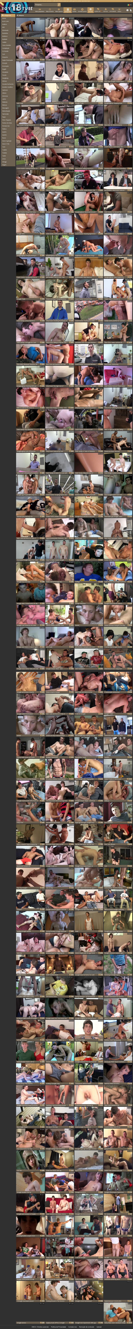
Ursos (4, 159)
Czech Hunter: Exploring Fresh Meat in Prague (30, 147)
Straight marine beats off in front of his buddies (30, 801)
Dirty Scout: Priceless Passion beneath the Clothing (118, 255)
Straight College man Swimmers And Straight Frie (60, 1149)
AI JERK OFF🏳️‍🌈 (98, 11)
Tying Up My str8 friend (60, 1236)
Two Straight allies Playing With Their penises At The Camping (89, 779)
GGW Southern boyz (60, 975)
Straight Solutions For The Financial (89, 1062)
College (89, 582)
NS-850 (118, 1257)
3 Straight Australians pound (30, 1301)
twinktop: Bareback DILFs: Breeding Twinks (118, 168)
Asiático (4, 24)
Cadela (4, 42)
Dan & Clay (60, 888)
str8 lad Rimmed (30, 1040)
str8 (118, 866)
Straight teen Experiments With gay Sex (89, 1323)
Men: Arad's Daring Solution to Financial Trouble (30, 125)
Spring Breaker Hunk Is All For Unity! (30, 1062)
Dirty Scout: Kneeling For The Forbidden (60, 103)
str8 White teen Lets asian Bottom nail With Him (89, 342)
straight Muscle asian (89, 60)
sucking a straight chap (60, 1083)
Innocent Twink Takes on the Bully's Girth (60, 844)
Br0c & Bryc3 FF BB (30, 1257)
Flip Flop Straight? (30, 888)
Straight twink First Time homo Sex (60, 1018)
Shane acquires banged (60, 692)
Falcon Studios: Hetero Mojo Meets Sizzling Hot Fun (60, 190)
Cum (3, 54)
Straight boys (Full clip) (30, 582)
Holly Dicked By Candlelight (60, 1279)
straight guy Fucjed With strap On (30, 495)
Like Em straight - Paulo (89, 1236)
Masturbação (6, 111)
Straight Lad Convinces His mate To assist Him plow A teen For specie (30, 625)
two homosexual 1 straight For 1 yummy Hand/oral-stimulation (60, 1040)
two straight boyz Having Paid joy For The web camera (89, 736)
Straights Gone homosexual (89, 1301)
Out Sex (30, 1170)
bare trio (30, 953)
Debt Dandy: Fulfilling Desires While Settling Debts (60, 234)
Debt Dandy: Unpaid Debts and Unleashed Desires (30, 60)
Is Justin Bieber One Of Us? (118, 1127)
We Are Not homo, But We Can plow (89, 844)
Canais (74, 11)
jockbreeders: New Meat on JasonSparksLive (89, 277)
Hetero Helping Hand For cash (118, 1018)
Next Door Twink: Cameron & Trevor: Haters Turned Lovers (118, 342)
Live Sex (90, 11)
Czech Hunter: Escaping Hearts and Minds (60, 495)
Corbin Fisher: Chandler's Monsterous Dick (118, 560)
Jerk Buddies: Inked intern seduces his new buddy (118, 190)
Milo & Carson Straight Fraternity (118, 909)
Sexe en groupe (6, 141)
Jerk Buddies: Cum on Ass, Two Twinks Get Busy (60, 277)
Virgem (4, 165)
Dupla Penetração (7, 60)
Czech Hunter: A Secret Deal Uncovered (89, 299)
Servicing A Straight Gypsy (118, 975)
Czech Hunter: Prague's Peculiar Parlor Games (89, 125)
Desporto (5, 57)
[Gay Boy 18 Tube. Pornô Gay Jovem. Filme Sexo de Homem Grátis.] (17, 7)
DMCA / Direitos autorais (40, 1327)
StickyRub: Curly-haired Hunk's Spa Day (118, 60)
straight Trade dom (60, 60)
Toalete (4, 150)
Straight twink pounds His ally (30, 1279)
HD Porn (105, 11)
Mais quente (59, 11)
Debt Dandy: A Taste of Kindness (89, 451)
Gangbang (5, 78)
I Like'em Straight (89, 714)
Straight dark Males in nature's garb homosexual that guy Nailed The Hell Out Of (30, 647)
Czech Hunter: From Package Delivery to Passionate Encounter (89, 38)
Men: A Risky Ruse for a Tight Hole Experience (89, 386)
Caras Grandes (6, 45)
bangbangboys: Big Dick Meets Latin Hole (60, 255)
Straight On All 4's (89, 1192)
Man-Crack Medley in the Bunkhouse (118, 1105)
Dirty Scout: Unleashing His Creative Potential (30, 473)
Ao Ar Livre (5, 21)
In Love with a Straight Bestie (89, 81)
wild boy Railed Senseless (118, 1083)
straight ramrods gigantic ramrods (60, 909)
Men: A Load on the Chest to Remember (30, 408)
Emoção (4, 63)
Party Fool (30, 822)
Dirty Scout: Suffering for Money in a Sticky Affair (118, 408)
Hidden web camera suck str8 (118, 1170)
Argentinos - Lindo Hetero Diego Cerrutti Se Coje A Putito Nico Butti (89, 255)
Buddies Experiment (60, 757)
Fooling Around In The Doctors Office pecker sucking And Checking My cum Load (60, 1301)
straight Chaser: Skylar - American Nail (89, 801)
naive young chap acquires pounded (30, 1083)
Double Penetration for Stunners (118, 996)
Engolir (4, 69)
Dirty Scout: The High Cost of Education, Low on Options (60, 386)
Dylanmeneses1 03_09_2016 (118, 1301)
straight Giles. (30, 234)
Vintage (4, 162)
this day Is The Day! (60, 1127)
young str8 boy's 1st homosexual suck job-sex (89, 996)
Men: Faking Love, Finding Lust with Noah (30, 190)
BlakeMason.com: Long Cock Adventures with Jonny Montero (118, 669)
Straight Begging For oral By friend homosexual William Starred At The (89, 1018)
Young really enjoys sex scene (30, 757)
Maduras (4, 102)
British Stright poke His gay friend (89, 953)
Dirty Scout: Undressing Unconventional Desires (118, 364)
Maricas (4, 105)
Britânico (5, 36)
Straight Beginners (60, 866)
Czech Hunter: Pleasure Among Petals (89, 147)
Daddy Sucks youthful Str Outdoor (118, 321)
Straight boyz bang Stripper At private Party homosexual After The (89, 866)
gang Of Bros (118, 1149)
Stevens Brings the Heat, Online (60, 1062)
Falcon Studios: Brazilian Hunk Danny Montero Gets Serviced (60, 625)
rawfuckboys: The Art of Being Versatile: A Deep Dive (118, 888)
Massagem (5, 108)
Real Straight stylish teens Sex (118, 495)
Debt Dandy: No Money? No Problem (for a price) (118, 212)
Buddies (118, 757)
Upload (99, 1327)
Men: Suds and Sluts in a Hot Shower (89, 692)
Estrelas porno (82, 11)
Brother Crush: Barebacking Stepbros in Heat (118, 1040)
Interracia (5, 96)
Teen (3, 147)
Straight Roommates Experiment (118, 1192)
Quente (4, 135)
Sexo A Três (5, 144)
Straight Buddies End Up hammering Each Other (30, 1192)
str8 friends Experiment (60, 822)
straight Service (30, 1323)
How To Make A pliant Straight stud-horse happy (60, 560)
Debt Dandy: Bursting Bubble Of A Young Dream (60, 429)
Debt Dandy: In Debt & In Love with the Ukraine (60, 473)
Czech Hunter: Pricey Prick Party (30, 212)
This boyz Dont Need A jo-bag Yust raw (60, 801)
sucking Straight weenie (30, 931)
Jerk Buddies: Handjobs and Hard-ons (89, 647)
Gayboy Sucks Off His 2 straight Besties (60, 1323)
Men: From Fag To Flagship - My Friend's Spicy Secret (60, 125)
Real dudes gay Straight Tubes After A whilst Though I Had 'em (118, 516)
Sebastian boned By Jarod (118, 1279)
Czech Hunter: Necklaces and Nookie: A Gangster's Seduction (89, 429)
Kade (89, 931)
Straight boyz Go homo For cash (89, 975)
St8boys (118, 801)
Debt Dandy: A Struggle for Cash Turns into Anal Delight (30, 342)
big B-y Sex (89, 1170)
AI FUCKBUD (113, 11)
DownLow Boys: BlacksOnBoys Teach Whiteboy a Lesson (60, 736)
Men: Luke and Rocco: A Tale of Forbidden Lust (30, 538)
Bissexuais (5, 30)
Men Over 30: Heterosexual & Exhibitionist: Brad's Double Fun (118, 125)
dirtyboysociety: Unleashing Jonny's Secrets (89, 408)
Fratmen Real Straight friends (118, 647)
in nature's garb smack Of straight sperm (30, 1018)
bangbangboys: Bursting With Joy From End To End (30, 386)
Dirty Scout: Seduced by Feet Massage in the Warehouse (60, 451)
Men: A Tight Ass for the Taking (118, 429)
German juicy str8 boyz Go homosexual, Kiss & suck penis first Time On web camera (30, 516)
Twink (4, 156)
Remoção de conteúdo (86, 1327)
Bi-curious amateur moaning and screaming (60, 779)
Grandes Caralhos (7, 87)
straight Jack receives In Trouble (30, 1214)
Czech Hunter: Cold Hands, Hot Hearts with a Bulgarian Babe (118, 147)
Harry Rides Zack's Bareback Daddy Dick (118, 1323)
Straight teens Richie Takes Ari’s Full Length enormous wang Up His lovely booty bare (30, 669)
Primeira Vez (6, 126)
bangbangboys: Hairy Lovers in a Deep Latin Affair (118, 277)
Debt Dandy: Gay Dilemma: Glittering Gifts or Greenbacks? (30, 429)
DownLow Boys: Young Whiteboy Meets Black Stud (60, 299)
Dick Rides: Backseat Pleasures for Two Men (30, 364)
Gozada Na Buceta (7, 84)
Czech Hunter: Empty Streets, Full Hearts (89, 190)
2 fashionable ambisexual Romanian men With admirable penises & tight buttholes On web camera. (118, 692)
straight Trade (89, 103)
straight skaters (60, 603)
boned (89, 625)
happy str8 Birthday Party (60, 1257)
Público (4, 129)
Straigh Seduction (89, 603)
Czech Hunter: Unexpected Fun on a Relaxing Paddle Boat (30, 277)
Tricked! (30, 909)
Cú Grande (5, 51)
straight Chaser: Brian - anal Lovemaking (60, 669)
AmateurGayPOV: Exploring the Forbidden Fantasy (60, 953)
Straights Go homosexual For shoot (89, 1214)
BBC (3, 27)
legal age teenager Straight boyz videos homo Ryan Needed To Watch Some (89, 822)
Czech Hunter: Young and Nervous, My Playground (89, 364)
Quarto (4, 132)
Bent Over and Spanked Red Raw (60, 364)
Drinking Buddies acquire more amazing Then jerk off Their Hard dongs (30, 1236)
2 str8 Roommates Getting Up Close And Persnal (89, 1105)
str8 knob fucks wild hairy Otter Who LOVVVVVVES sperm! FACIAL (118, 736)
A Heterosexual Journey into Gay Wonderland (60, 81)
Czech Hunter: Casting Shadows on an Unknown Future (30, 168)
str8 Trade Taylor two (30, 81)
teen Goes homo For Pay (30, 1149)
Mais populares (39, 11)
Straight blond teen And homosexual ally (89, 560)
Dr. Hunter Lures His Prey (118, 1214)
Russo (4, 138)
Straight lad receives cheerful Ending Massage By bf (30, 692)
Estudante (5, 72)
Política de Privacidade (58, 1327)
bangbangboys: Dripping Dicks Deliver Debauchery (118, 103)
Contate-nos (72, 1327)
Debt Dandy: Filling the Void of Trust (89, 473)
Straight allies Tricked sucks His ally (30, 603)
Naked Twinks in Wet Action (118, 779)
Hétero (4, 93)
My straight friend (30, 1127)
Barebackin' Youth (89, 757)
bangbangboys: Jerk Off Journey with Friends (30, 451)
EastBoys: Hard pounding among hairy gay (60, 1105)
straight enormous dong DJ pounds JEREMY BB (30, 1105)
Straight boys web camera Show (60, 38)
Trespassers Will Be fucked (89, 1083)
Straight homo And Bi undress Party (118, 603)
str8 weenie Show (60, 996)
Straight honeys (30, 975)
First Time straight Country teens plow (118, 81)
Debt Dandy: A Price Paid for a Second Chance (30, 321)
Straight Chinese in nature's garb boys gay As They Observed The (118, 953)
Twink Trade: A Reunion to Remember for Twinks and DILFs (118, 299)
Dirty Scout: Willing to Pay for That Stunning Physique (60, 342)
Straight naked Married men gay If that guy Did (89, 888)
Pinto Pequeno (6, 120)
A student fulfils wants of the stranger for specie (30, 996)
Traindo (4, 153)
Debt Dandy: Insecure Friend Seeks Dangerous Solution (118, 386)
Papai (4, 117)
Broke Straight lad (89, 1279)
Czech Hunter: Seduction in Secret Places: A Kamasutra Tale (60, 147)
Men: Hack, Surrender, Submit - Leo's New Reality (118, 538)
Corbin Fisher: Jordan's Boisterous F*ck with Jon (60, 516)
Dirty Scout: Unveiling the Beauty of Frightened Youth (60, 321)
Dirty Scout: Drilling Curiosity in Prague (89, 168)
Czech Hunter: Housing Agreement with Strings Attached (89, 234)
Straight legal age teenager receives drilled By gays (89, 1149)
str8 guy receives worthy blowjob (30, 779)
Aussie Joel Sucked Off (30, 866)
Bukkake (4, 39)
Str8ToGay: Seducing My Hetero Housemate (118, 234)
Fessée (4, 75)
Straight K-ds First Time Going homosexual (89, 909)
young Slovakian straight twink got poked (60, 931)
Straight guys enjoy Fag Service (118, 931)
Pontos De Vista (7, 123)
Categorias (67, 11)
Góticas (4, 81)
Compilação (5, 48)
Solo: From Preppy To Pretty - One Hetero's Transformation (60, 408)
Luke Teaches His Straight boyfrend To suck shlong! (118, 582)
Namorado (5, 114)
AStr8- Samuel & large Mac (60, 582)
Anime (4, 18)
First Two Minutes (118, 844)
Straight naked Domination (30, 714)
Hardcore (5, 90)
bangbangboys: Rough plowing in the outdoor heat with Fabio (30, 255)
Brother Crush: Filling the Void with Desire (89, 495)
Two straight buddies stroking (118, 473)
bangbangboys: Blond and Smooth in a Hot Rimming (89, 212)
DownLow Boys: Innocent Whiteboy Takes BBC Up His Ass (118, 451)
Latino (4, 99)
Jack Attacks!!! (118, 822)
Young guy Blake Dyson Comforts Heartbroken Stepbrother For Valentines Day (118, 1062)
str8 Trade (30, 38)
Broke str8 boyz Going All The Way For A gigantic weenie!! (118, 625)
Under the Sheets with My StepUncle (60, 1170)
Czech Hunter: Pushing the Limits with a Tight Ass (89, 321)
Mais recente (50, 11)
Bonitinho (5, 33)
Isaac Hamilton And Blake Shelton (60, 1214)
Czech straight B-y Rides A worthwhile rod (89, 1127)
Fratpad (118, 1236)
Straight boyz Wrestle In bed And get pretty (89, 516)
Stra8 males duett (89, 538)
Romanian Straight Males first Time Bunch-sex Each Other (30, 560)
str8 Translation (89, 669)
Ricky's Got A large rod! (60, 1192)
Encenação (5, 66)
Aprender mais (86, 1)
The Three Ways (89, 1040)
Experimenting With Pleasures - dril (60, 538)
